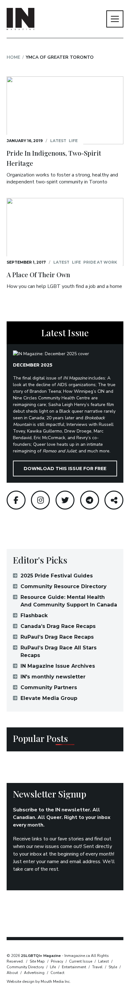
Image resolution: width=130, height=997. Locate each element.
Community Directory (25, 967)
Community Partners (49, 687)
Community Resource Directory (64, 586)
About (12, 972)
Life (73, 140)
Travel (97, 967)
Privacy (57, 961)
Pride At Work (100, 262)
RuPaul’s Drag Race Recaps (57, 637)
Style (113, 967)
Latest (58, 140)
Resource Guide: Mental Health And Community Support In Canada (69, 601)
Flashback (34, 615)
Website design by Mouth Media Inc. (39, 981)
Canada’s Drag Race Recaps (58, 626)
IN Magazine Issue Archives (58, 666)
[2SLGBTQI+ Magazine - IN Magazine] (20, 19)
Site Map (37, 961)
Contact (57, 972)
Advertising (34, 972)
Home (13, 57)
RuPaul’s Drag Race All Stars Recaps (59, 651)
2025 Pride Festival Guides (57, 576)
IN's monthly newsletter (53, 677)
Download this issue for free (65, 468)
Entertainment (74, 967)
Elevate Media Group (49, 698)
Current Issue (80, 961)
